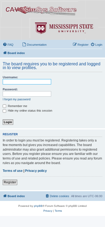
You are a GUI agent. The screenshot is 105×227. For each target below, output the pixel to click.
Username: (10, 77)
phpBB (38, 205)
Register (10, 182)
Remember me (17, 106)
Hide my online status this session (29, 110)
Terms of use (13, 171)
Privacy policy (36, 171)
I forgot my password (16, 99)
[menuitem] (8, 44)
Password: (10, 89)
